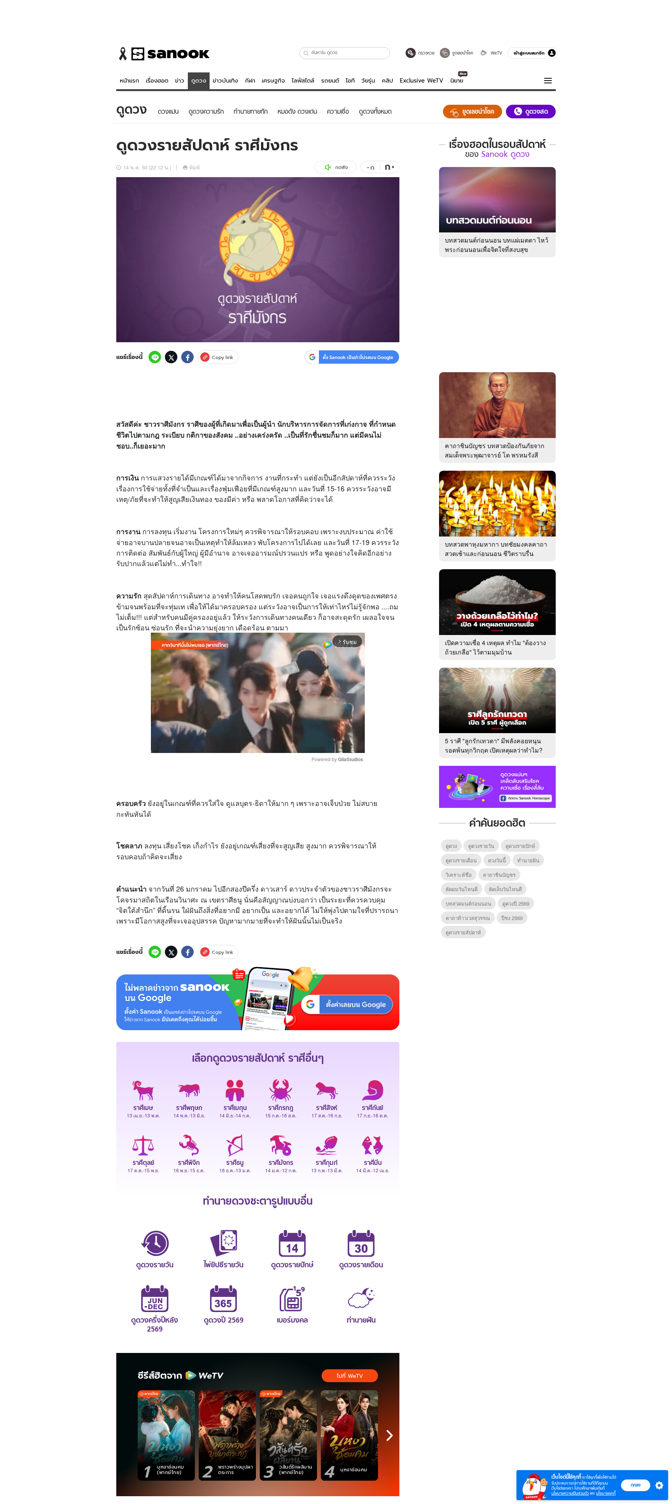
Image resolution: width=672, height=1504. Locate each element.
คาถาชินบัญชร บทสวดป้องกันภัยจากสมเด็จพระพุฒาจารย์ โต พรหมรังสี (494, 450)
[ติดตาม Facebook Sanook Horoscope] (497, 786)
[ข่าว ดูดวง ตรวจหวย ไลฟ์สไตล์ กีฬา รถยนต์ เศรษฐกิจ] (163, 54)
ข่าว (179, 80)
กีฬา (250, 80)
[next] (389, 1435)
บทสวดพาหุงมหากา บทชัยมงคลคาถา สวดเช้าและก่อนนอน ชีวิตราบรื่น (496, 549)
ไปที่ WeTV (350, 1376)
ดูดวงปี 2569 (515, 903)
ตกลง (635, 1485)
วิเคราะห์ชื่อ (459, 874)
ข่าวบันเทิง (225, 80)
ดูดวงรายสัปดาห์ (463, 932)
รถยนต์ (330, 80)
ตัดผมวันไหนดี (462, 889)
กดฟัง (341, 167)
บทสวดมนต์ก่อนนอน (468, 903)
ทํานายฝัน (528, 860)
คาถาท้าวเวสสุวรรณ (468, 918)
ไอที (350, 80)
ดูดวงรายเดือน (461, 860)
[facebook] (187, 357)
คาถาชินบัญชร (499, 874)
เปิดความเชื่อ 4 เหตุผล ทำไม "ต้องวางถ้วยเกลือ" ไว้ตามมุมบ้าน (495, 647)
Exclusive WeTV (421, 80)
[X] (171, 357)
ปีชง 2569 (512, 918)
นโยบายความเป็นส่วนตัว (570, 1493)
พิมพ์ (194, 167)
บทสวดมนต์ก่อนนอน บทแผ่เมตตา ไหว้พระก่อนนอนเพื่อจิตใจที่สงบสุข (496, 245)
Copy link (222, 357)
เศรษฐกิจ (273, 80)
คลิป (387, 80)
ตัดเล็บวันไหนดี (505, 889)
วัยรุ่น (368, 80)
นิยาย (456, 80)
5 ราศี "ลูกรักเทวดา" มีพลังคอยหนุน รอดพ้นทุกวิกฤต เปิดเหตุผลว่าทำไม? (493, 745)
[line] (155, 357)
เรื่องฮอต (157, 80)
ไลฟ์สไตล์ (303, 80)
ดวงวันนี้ (497, 860)
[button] (306, 53)
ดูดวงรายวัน (481, 846)
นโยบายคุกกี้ (606, 1493)
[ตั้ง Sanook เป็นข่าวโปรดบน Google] (257, 999)
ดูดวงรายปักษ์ (520, 846)
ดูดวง (198, 80)
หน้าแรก (129, 80)
